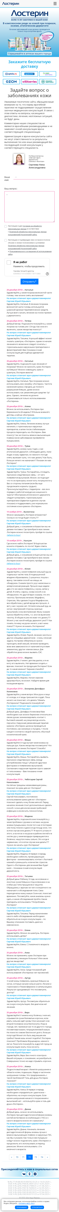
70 (17, 1157)
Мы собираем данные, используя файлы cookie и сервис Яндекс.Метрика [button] (26, 1202)
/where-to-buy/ (14, 535)
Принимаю (21, 1207)
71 (23, 1157)
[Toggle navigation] (55, 3)
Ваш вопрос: (10, 188)
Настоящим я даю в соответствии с (27, 230)
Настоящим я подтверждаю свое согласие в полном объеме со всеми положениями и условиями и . (30, 247)
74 (42, 1157)
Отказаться (37, 1207)
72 (29, 1157)
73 (35, 1157)
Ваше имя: (6, 178)
